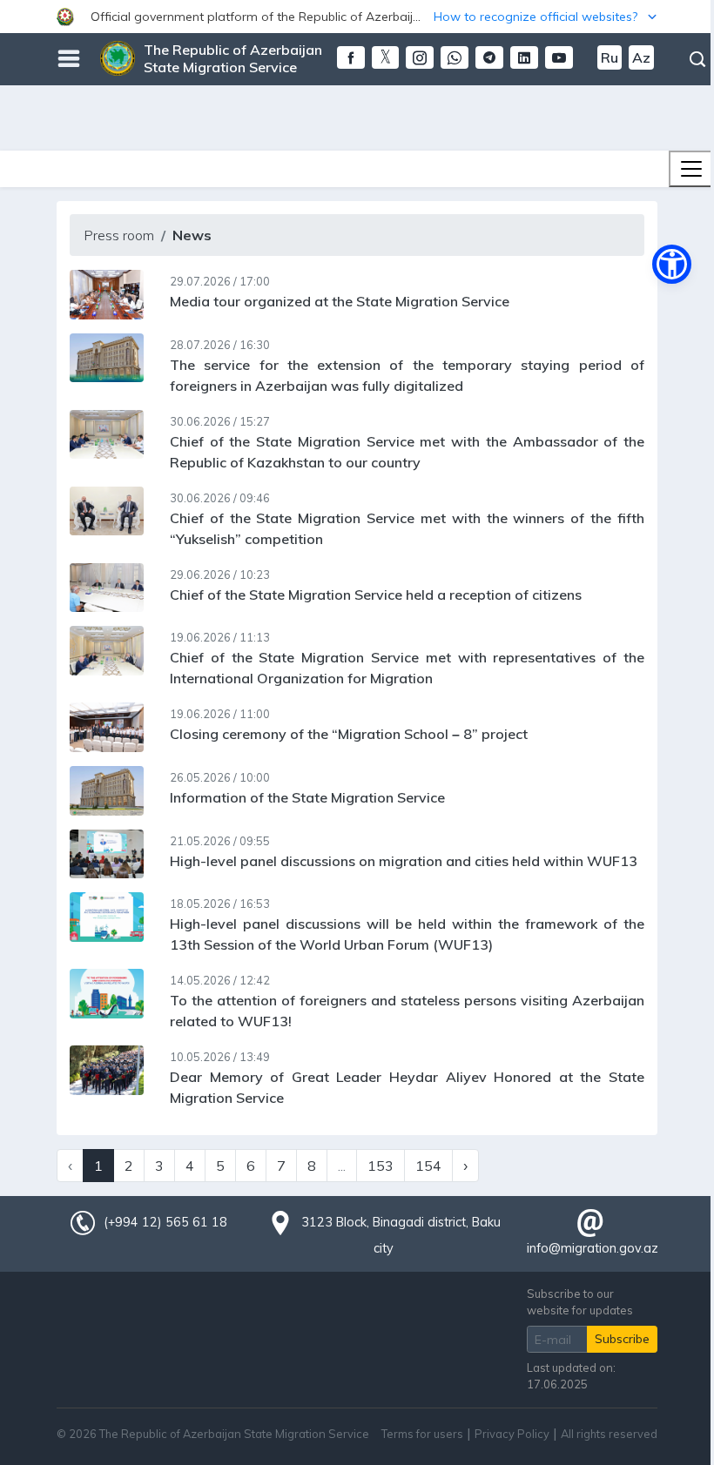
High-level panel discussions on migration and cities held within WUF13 (403, 861)
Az (641, 57)
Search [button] (697, 59)
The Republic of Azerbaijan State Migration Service (233, 58)
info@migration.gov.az (592, 1248)
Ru (609, 57)
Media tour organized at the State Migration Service (339, 301)
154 (428, 1165)
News (192, 235)
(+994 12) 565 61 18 (165, 1222)
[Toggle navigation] (691, 169)
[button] (357, 16)
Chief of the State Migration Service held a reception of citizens (376, 594)
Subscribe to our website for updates (580, 1302)
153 (380, 1165)
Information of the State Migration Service (307, 797)
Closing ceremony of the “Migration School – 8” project (349, 734)
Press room (119, 235)
